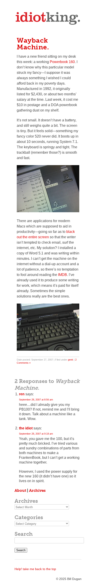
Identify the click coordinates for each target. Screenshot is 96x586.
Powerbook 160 (62, 62)
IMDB (62, 275)
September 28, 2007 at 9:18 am (36, 433)
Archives (37, 490)
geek (70, 359)
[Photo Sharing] (48, 211)
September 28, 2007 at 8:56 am (36, 399)
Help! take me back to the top (35, 569)
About (20, 490)
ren (22, 394)
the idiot (26, 428)
